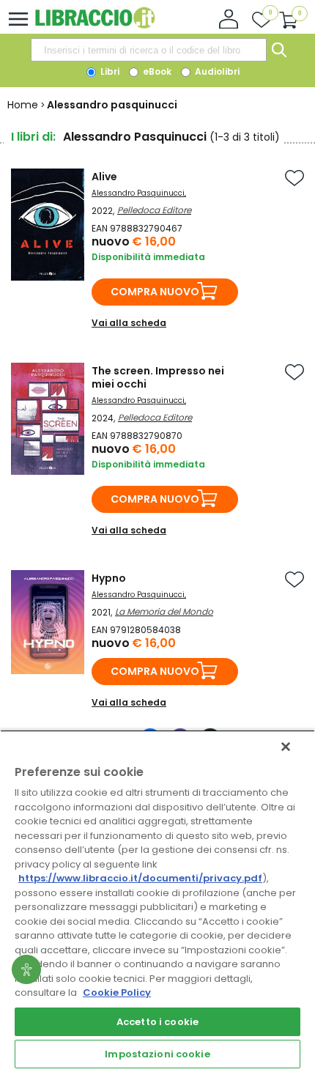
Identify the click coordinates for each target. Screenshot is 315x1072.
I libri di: (33, 136)
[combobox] (149, 50)
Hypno (109, 578)
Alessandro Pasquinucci (138, 193)
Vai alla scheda (129, 323)
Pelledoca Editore (154, 210)
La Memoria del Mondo (164, 611)
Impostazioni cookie (157, 1054)
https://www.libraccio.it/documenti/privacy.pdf (140, 878)
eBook (156, 71)
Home (22, 104)
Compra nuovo (155, 291)
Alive (104, 176)
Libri (108, 71)
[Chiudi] (285, 746)
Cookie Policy (117, 992)
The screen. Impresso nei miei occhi (158, 377)
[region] (157, 901)
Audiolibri (216, 71)
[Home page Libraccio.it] (94, 25)
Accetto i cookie (157, 1022)
